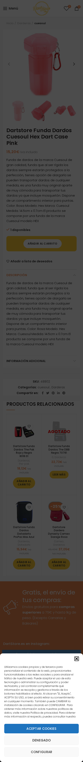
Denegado (41, 740)
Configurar (41, 752)
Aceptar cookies (41, 728)
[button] (76, 659)
